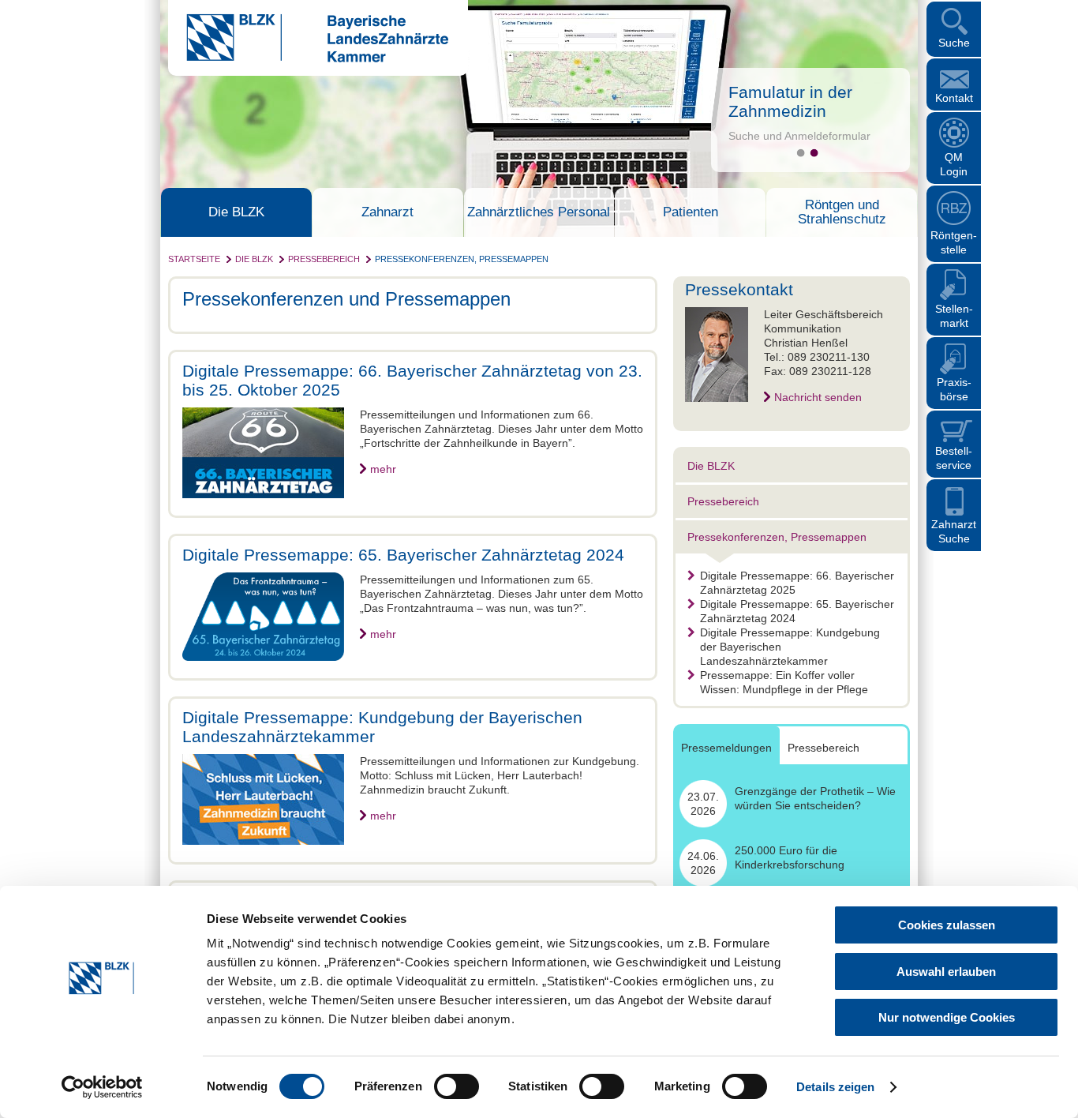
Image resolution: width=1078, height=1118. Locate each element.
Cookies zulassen (946, 925)
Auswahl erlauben (946, 971)
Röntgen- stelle (953, 242)
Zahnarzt (387, 212)
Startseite (194, 259)
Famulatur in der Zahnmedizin (790, 101)
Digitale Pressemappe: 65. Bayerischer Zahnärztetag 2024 (797, 611)
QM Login (954, 164)
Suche (954, 42)
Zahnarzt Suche (953, 531)
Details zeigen (835, 1087)
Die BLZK (236, 212)
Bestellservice (953, 458)
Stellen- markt (954, 315)
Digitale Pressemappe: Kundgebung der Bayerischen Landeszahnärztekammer (790, 646)
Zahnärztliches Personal (538, 212)
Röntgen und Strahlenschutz (842, 212)
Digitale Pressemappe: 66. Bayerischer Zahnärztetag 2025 (797, 582)
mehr (383, 469)
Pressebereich (324, 259)
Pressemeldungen (726, 747)
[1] (800, 152)
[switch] (456, 1086)
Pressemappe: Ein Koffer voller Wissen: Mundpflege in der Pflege (784, 682)
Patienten (690, 212)
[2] (814, 152)
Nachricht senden (818, 397)
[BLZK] (308, 58)
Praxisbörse (954, 389)
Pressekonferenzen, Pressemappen (461, 259)
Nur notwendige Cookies (946, 1017)
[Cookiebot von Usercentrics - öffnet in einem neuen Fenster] (102, 1087)
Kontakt (954, 98)
